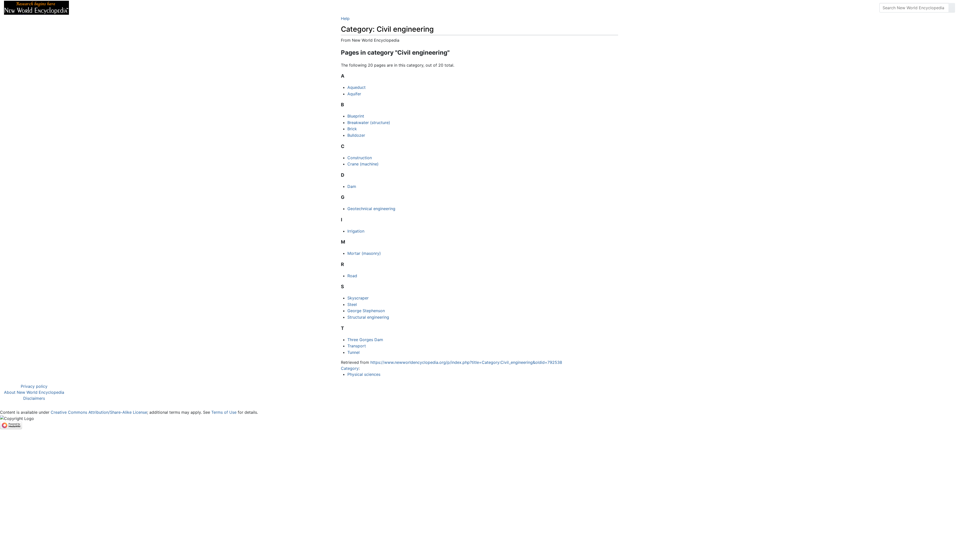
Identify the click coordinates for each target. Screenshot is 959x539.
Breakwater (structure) (368, 122)
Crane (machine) (363, 163)
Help (345, 18)
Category (350, 368)
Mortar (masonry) (364, 253)
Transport (356, 345)
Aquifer (354, 93)
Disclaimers (34, 398)
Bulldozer (356, 135)
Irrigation (355, 231)
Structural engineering (368, 317)
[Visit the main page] (36, 7)
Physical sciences (363, 374)
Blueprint (355, 116)
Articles (84, 7)
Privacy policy (34, 386)
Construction (359, 157)
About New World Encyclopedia (34, 392)
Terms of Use (224, 412)
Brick (352, 128)
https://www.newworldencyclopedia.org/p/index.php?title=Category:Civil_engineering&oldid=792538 (466, 362)
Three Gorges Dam (365, 339)
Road (352, 275)
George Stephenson (366, 310)
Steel (352, 304)
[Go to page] (952, 7)
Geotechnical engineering (371, 208)
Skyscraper (358, 297)
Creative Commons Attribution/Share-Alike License (99, 412)
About (105, 7)
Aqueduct (356, 87)
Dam (351, 186)
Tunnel (353, 352)
